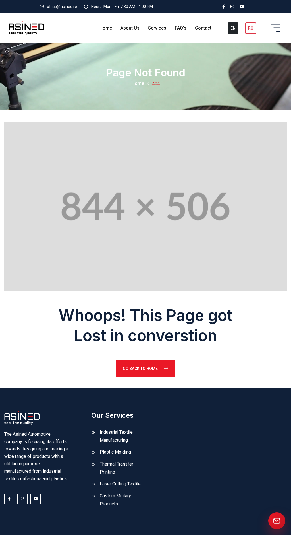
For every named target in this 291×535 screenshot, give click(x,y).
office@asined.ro (62, 6)
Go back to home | (142, 368)
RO (250, 28)
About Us (130, 28)
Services (157, 28)
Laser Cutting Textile (120, 484)
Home (105, 28)
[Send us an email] (276, 520)
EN (233, 28)
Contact (203, 28)
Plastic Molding (115, 452)
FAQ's (180, 28)
